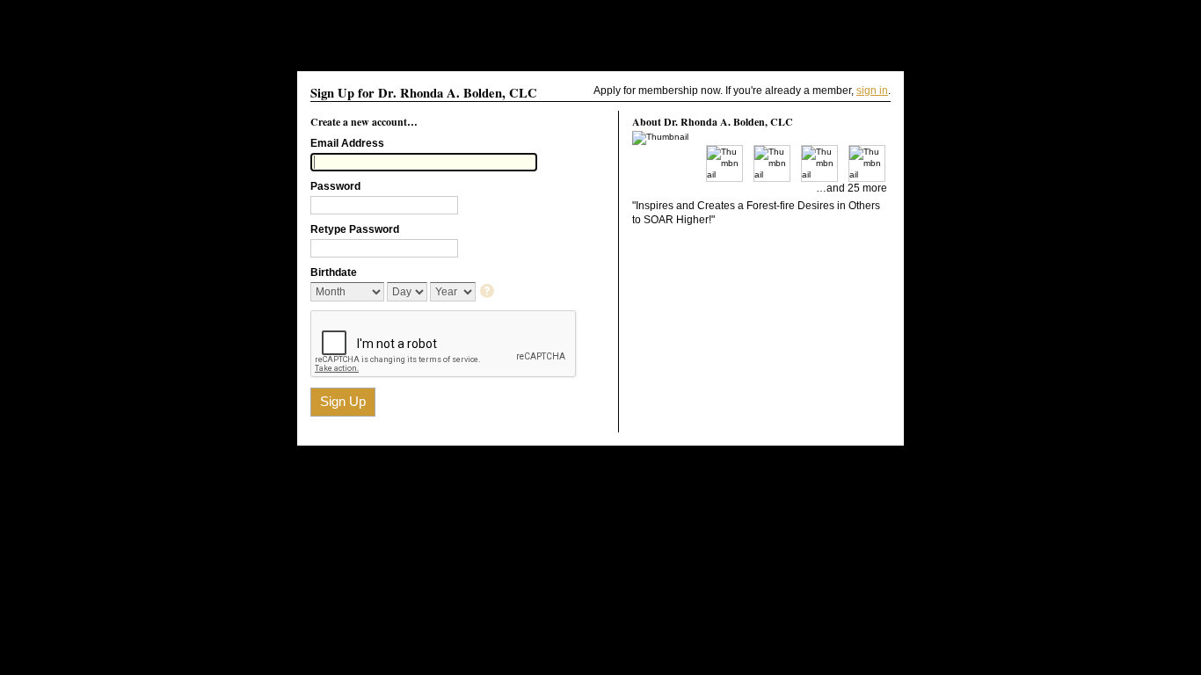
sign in (872, 90)
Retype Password (354, 229)
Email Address (347, 143)
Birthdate (333, 272)
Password (335, 186)
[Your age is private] (488, 292)
